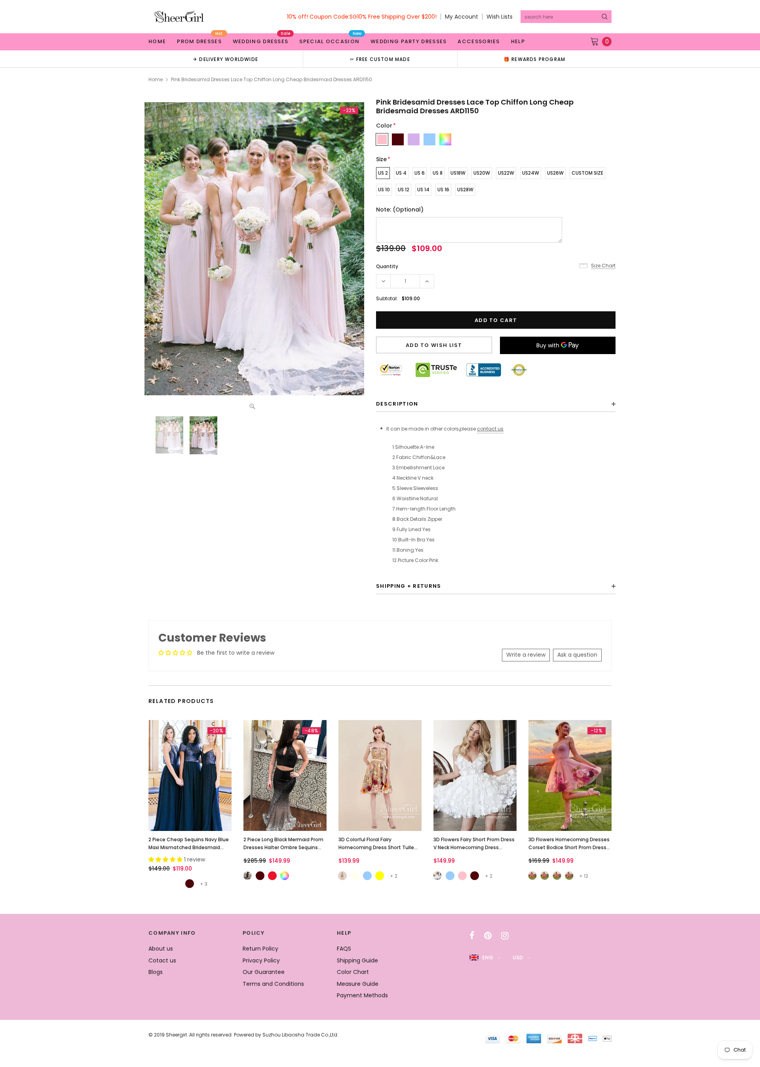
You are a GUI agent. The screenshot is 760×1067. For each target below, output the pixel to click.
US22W (506, 173)
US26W (555, 173)
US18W (458, 173)
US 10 (384, 189)
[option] (225, 58)
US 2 (383, 173)
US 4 (401, 173)
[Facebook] (472, 935)
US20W (481, 173)
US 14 (423, 189)
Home (155, 79)
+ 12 (583, 876)
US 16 (443, 189)
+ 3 (203, 883)
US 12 (403, 189)
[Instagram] (505, 935)
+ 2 (393, 876)
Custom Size (587, 173)
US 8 (438, 173)
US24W (530, 173)
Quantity (387, 266)
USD (518, 957)
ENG (487, 957)
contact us (490, 428)
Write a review (525, 655)
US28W (465, 189)
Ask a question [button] (577, 655)
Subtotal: (387, 298)
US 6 (419, 173)
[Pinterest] (488, 935)
